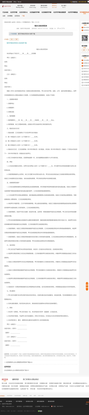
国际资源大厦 (67, 383)
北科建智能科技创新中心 (80, 383)
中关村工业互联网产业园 (77, 386)
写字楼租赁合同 (26, 22)
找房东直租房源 (40, 401)
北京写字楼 (13, 12)
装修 (35, 395)
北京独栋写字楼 (34, 12)
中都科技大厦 (6, 386)
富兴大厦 (4, 383)
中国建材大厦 (43, 383)
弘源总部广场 (24, 389)
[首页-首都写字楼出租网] (6, 6)
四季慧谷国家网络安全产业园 (38, 386)
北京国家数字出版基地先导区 (10, 389)
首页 (13, 22)
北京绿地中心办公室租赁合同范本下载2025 (18, 362)
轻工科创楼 (14, 386)
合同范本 (17, 16)
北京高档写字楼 (46, 12)
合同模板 (10, 16)
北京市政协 (9, 395)
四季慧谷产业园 (63, 386)
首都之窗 (25, 395)
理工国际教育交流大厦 (31, 383)
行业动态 (5, 12)
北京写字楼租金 (73, 12)
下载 (23, 16)
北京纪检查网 (17, 395)
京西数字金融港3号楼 (55, 383)
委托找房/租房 (51, 401)
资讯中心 (19, 22)
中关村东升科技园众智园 (16, 383)
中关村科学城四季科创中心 (45, 389)
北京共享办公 (23, 12)
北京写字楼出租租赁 (59, 12)
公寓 (30, 395)
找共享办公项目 (29, 401)
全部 (4, 16)
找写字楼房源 (19, 401)
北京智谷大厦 (53, 386)
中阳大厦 (32, 389)
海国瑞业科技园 (24, 386)
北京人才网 (40, 395)
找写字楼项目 (9, 401)
